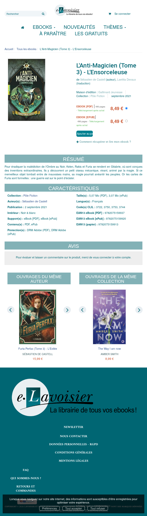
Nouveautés (79, 26)
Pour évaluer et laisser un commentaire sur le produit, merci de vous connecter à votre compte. (73, 257)
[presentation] (10, 309)
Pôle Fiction (98, 96)
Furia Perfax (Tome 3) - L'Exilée (37, 348)
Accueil (9, 49)
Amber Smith (109, 354)
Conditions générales (73, 452)
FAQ (26, 470)
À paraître (52, 33)
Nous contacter (73, 436)
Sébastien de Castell (92, 79)
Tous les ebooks (26, 49)
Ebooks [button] (43, 26)
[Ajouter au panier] (84, 134)
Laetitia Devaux (126, 79)
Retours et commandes (26, 489)
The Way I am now (109, 348)
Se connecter (122, 14)
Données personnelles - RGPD (73, 444)
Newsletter (73, 427)
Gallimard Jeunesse (110, 92)
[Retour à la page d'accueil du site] (73, 10)
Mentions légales (73, 461)
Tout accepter (73, 508)
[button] (26, 89)
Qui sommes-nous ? (26, 478)
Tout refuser (97, 508)
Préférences (49, 508)
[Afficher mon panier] (110, 14)
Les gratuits (91, 33)
